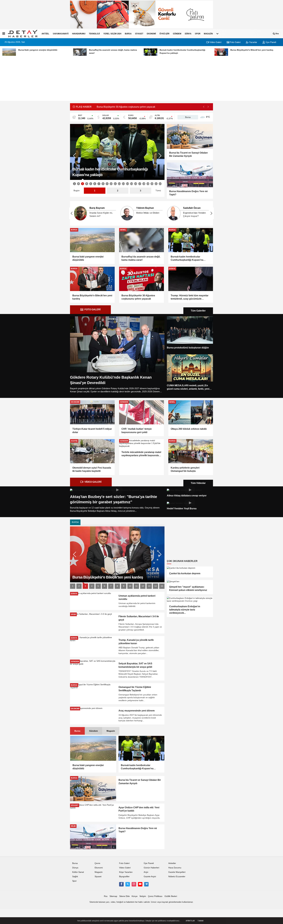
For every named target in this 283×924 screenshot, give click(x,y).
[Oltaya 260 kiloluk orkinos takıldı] (190, 412)
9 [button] (107, 184)
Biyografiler (124, 876)
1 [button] (74, 184)
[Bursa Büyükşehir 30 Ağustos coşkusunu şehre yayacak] (141, 279)
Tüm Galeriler (198, 310)
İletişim (143, 896)
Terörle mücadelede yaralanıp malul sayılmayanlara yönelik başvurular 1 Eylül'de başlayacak (141, 454)
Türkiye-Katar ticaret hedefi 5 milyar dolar (92, 430)
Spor (197, 34)
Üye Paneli (270, 42)
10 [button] (111, 184)
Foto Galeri (235, 42)
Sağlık (75, 876)
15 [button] (131, 184)
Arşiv (146, 872)
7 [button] (98, 184)
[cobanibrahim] (146, 884)
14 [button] (127, 184)
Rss (105, 896)
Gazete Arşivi (150, 876)
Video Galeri (215, 42)
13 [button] (123, 184)
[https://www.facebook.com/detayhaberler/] (121, 884)
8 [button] (103, 184)
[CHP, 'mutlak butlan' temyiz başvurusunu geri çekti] (141, 412)
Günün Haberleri (151, 868)
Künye (135, 896)
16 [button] (135, 184)
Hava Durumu (174, 868)
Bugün (77, 190)
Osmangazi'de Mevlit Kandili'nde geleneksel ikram (123, 107)
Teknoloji (94, 34)
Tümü (158, 190)
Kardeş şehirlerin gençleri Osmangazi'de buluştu (185, 469)
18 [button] (144, 184)
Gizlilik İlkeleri (170, 896)
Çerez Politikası (155, 896)
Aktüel (45, 34)
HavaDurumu (78, 34)
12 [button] (119, 184)
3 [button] (82, 184)
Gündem (177, 34)
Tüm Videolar (198, 483)
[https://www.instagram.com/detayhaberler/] (134, 884)
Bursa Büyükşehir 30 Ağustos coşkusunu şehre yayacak (138, 297)
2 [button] (79, 586)
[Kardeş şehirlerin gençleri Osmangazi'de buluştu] (190, 451)
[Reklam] (117, 152)
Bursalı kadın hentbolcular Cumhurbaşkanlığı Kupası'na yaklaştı (187, 258)
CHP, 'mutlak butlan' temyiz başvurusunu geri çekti (136, 430)
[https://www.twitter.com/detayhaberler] (127, 884)
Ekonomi (151, 34)
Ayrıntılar (190, 921)
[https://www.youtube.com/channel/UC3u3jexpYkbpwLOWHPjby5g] (140, 884)
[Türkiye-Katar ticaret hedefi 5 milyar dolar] (92, 412)
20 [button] (152, 184)
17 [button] (140, 184)
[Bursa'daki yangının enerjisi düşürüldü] (92, 240)
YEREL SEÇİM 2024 (112, 34)
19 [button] (148, 184)
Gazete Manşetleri (176, 872)
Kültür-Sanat (78, 872)
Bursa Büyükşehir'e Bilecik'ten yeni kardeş (92, 297)
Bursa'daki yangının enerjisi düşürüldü (87, 258)
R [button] (78, 184)
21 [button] (156, 184)
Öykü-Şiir (164, 34)
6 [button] (94, 184)
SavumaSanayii (61, 34)
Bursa (128, 34)
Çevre (97, 863)
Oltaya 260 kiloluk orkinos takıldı (189, 429)
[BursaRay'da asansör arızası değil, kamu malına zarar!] (141, 240)
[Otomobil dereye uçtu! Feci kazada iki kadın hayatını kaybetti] (92, 451)
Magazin (208, 34)
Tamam (200, 921)
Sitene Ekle (124, 896)
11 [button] (115, 184)
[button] (208, 106)
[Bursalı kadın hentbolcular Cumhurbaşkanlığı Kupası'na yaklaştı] (190, 240)
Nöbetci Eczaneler (176, 876)
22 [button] (160, 184)
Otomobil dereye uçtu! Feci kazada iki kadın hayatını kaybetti (91, 469)
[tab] (90, 309)
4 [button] (91, 586)
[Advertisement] (141, 80)
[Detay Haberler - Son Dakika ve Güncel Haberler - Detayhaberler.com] (22, 34)
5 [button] (90, 184)
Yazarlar (253, 42)
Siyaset (139, 34)
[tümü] (217, 33)
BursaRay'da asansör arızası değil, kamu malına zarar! (140, 258)
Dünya (188, 34)
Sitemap (113, 896)
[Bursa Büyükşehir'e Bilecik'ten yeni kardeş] (92, 279)
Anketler (172, 863)
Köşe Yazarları (126, 872)
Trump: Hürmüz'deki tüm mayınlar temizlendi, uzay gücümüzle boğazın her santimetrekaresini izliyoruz (189, 297)
